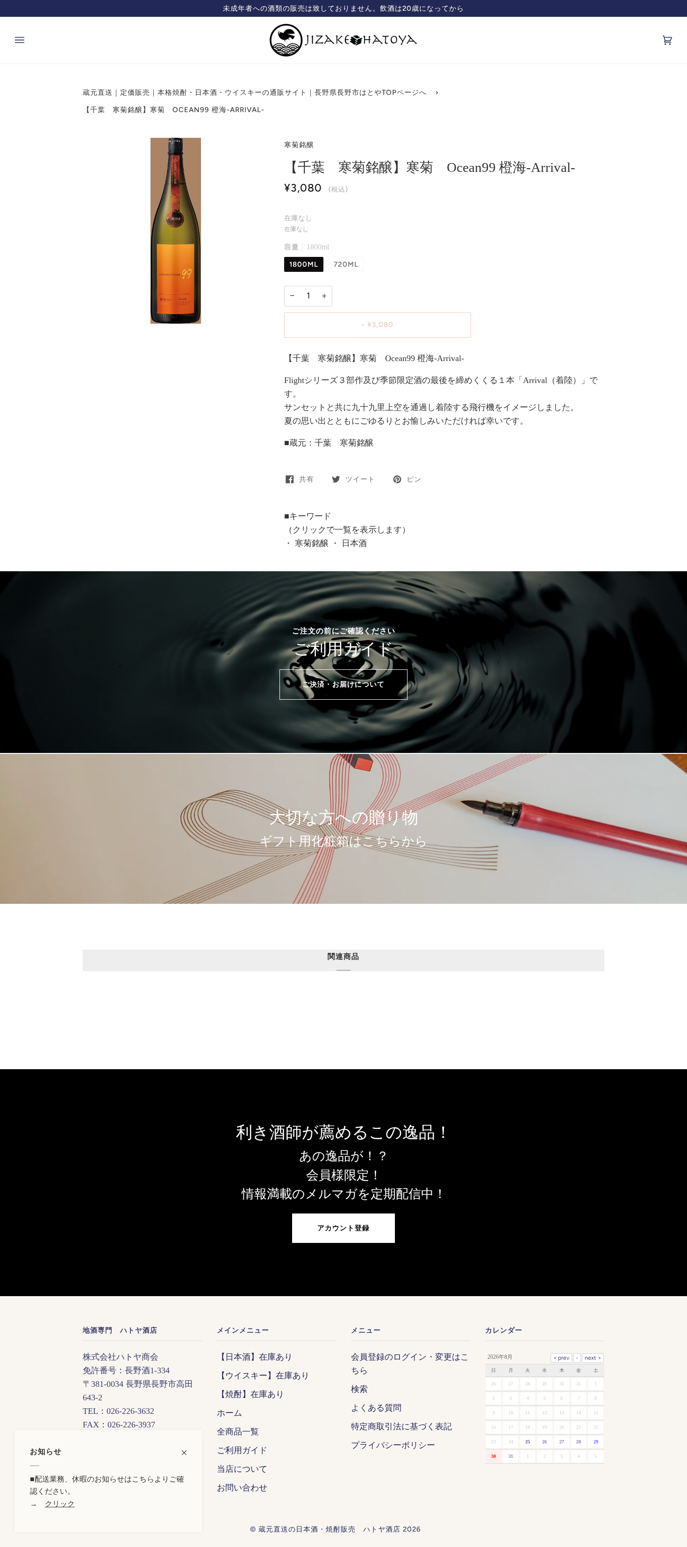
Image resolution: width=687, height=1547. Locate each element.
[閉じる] (188, 1448)
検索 (359, 1389)
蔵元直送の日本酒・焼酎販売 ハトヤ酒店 (329, 1529)
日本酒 (353, 543)
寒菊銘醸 (299, 145)
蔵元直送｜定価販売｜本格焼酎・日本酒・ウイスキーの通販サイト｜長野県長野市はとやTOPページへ (255, 92)
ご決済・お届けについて (343, 684)
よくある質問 (376, 1407)
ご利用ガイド (242, 1450)
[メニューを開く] (29, 40)
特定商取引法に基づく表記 (401, 1426)
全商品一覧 (238, 1431)
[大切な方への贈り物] (343, 829)
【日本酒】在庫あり (255, 1357)
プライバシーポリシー (393, 1445)
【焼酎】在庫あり (250, 1394)
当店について (242, 1469)
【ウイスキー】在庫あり (263, 1375)
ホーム (229, 1413)
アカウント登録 (343, 1228)
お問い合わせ (242, 1487)
